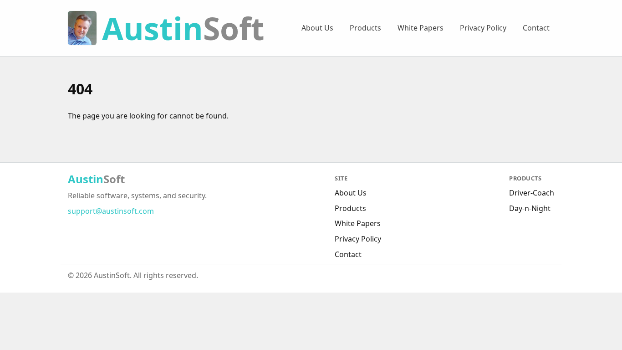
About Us (317, 28)
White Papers (421, 28)
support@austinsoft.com (111, 211)
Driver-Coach (531, 193)
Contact (536, 28)
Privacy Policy (483, 28)
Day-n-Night (530, 208)
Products (365, 28)
